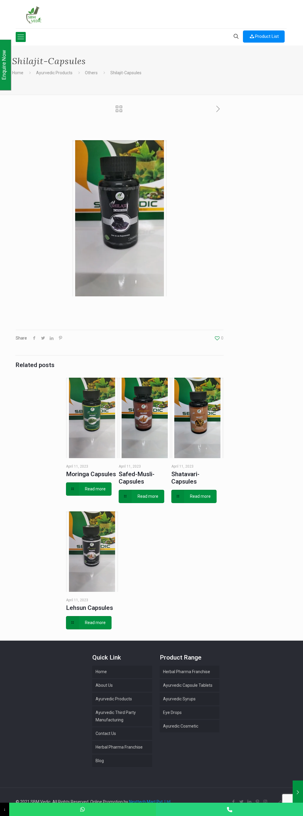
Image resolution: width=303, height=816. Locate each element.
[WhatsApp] (82, 809)
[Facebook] (233, 801)
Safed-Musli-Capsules (136, 478)
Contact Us (106, 733)
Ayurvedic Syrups (179, 699)
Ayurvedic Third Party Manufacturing (116, 716)
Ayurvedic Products (54, 72)
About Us (104, 685)
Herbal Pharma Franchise (186, 671)
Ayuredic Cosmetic (180, 726)
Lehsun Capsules (89, 607)
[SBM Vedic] (151, 14)
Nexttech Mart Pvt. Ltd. (150, 801)
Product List (267, 36)
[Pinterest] (257, 801)
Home (17, 72)
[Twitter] (241, 801)
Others (91, 72)
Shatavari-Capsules (185, 478)
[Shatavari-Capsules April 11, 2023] (298, 792)
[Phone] (229, 809)
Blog (100, 760)
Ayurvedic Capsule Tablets (187, 685)
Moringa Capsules (91, 474)
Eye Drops (172, 712)
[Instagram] (265, 801)
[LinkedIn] (249, 801)
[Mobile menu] (21, 37)
